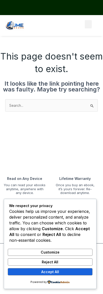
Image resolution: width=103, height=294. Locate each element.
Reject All (50, 262)
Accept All (50, 272)
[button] (88, 24)
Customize (50, 252)
